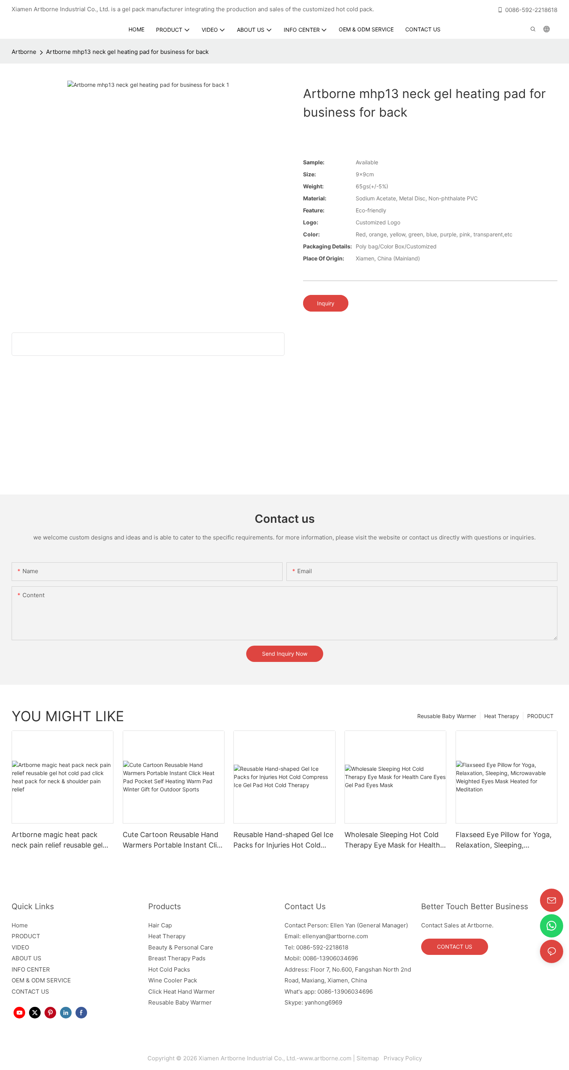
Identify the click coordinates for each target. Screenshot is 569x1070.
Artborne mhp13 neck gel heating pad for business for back (127, 51)
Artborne (24, 51)
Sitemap (369, 1058)
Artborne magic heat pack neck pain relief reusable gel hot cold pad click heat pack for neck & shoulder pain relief (61, 840)
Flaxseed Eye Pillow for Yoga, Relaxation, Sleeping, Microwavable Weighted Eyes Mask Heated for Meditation (504, 840)
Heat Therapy (501, 716)
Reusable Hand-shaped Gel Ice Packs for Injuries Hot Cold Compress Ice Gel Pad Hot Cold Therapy (283, 840)
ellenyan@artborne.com (335, 936)
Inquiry (325, 303)
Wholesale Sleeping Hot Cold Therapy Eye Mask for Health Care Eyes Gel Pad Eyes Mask (392, 840)
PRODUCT (540, 716)
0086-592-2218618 (531, 10)
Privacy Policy (402, 1058)
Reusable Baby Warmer (446, 716)
